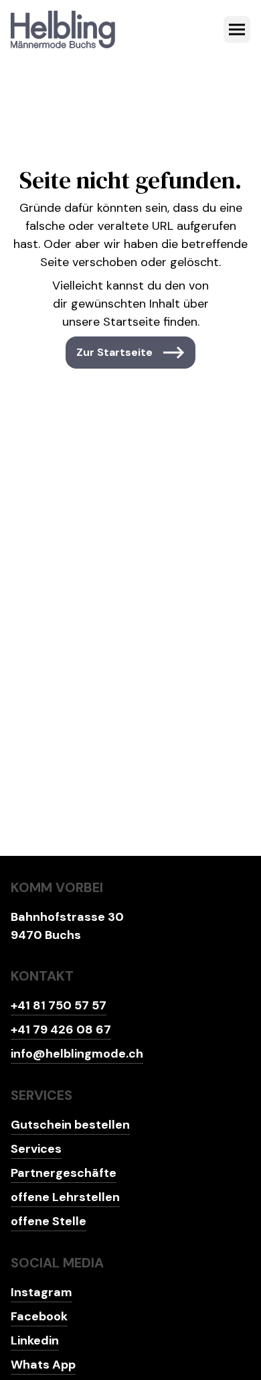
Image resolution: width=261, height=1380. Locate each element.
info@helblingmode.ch (77, 1054)
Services (36, 1149)
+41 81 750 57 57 (58, 1005)
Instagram (41, 1292)
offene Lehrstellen (65, 1197)
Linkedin (35, 1340)
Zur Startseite (114, 352)
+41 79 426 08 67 (61, 1029)
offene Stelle (48, 1221)
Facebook (39, 1316)
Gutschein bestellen (70, 1125)
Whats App (43, 1365)
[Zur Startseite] (63, 29)
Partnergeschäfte (63, 1173)
